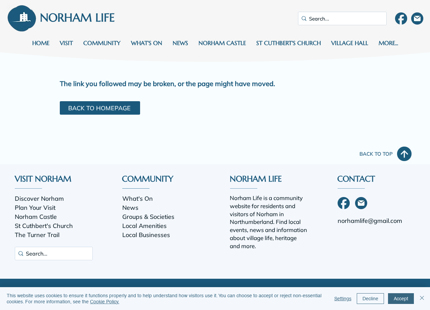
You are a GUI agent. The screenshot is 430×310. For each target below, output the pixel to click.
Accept (401, 298)
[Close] (422, 299)
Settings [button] (342, 298)
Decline (370, 298)
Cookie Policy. (104, 301)
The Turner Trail (37, 235)
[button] (66, 43)
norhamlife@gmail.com (370, 221)
